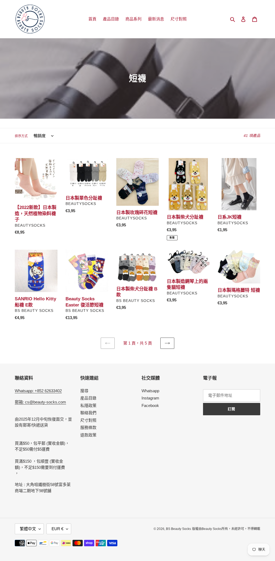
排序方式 (21, 136)
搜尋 (84, 390)
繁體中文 (28, 528)
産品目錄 (88, 398)
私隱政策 (88, 405)
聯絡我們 (88, 412)
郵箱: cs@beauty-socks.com (40, 402)
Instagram (150, 398)
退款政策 (88, 435)
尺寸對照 (88, 420)
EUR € (57, 528)
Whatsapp (150, 390)
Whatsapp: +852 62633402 (38, 390)
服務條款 (88, 427)
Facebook (150, 405)
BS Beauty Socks (178, 529)
